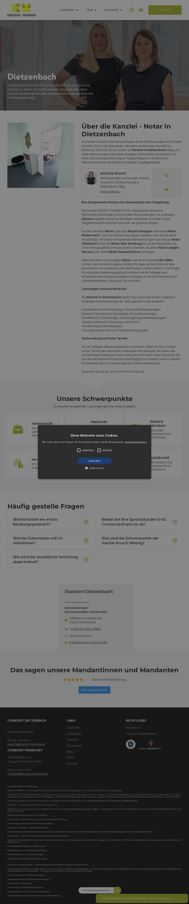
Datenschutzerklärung (136, 442)
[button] (94, 452)
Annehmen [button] (94, 461)
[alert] (94, 452)
